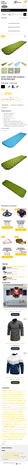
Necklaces (16, 416)
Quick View (13, 209)
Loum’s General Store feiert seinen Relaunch (12, 458)
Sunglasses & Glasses (16, 429)
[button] (25, 36)
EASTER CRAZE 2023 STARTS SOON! (11, 456)
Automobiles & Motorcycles (18, 391)
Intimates (23, 408)
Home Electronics (14, 408)
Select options (7, 227)
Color (3, 86)
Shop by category (6, 10)
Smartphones (9, 424)
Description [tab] (5, 105)
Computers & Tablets (16, 400)
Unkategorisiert (21, 432)
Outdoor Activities (17, 101)
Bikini (16, 394)
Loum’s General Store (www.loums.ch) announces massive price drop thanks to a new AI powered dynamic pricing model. (14, 454)
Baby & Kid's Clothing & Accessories (10, 392)
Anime (7, 390)
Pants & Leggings (11, 420)
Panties (4, 420)
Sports (9, 426)
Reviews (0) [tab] (5, 107)
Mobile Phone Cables (13, 415)
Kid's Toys (15, 410)
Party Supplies (21, 420)
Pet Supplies (6, 422)
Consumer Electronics (10, 403)
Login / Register (4, 2)
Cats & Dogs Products (18, 398)
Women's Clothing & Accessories (14, 435)
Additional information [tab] (17, 105)
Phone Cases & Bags (16, 422)
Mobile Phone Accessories (12, 413)
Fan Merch (16, 405)
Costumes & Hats (9, 405)
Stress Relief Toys (19, 427)
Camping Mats (9, 101)
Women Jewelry (11, 436)
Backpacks (22, 392)
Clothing (4, 400)
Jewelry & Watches (6, 409)
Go (25, 14)
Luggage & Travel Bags (13, 412)
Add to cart (8, 93)
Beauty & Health (7, 394)
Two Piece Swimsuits (11, 432)
